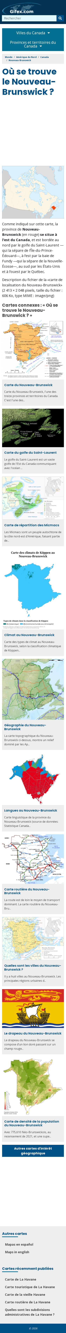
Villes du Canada (31, 32)
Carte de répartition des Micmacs (31, 525)
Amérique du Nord (26, 57)
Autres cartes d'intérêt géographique (33, 1150)
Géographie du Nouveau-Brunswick (25, 727)
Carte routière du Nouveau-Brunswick (27, 891)
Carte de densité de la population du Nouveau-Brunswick (31, 1123)
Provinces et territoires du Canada (33, 44)
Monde (8, 57)
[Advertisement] (33, 132)
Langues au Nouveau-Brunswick (30, 810)
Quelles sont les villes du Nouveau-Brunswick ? (32, 967)
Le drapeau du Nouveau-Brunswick (32, 1033)
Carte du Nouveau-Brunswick (28, 385)
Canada (44, 57)
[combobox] (29, 18)
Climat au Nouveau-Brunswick (29, 635)
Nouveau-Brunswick (20, 60)
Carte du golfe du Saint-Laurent (30, 452)
